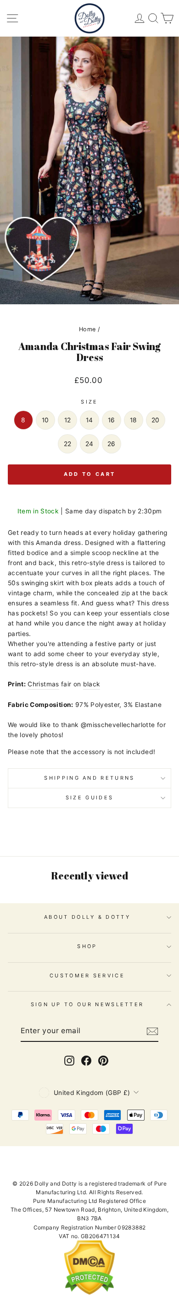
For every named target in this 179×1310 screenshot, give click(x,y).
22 (68, 443)
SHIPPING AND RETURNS (89, 778)
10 (45, 420)
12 (67, 420)
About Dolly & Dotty (87, 917)
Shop (87, 946)
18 (133, 420)
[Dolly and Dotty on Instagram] (69, 1061)
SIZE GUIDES (89, 797)
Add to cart (89, 474)
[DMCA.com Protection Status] (89, 1292)
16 (111, 420)
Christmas (43, 684)
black (92, 684)
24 (89, 443)
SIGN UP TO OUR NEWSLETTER (87, 1004)
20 (155, 420)
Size (89, 402)
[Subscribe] (152, 1031)
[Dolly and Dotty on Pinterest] (103, 1061)
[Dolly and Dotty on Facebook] (86, 1061)
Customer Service (87, 975)
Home (87, 329)
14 (89, 420)
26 (111, 443)
